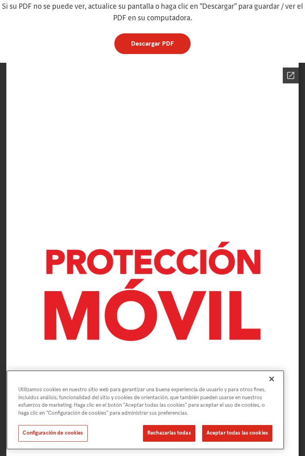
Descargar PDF (152, 44)
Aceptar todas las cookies (237, 433)
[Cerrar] (271, 379)
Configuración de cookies (53, 433)
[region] (145, 410)
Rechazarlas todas (169, 433)
